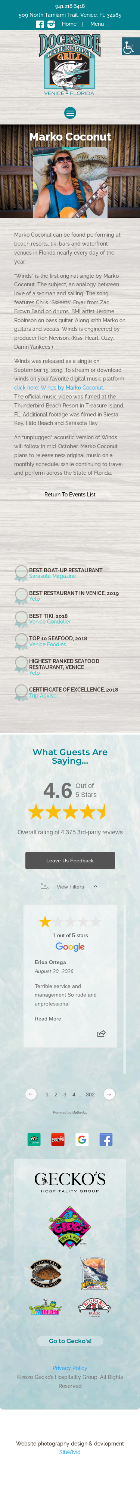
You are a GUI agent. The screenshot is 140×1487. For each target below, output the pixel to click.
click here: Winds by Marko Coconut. (59, 388)
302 (90, 1094)
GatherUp (79, 1112)
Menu (97, 24)
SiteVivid (70, 1452)
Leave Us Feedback (70, 860)
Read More (48, 1019)
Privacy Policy (70, 1368)
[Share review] (101, 1036)
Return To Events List (70, 495)
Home (69, 24)
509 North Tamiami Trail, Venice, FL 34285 (70, 15)
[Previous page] (31, 1094)
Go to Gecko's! (70, 1341)
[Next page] (109, 1094)
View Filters (70, 887)
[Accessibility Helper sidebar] (131, 46)
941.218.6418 (70, 6)
